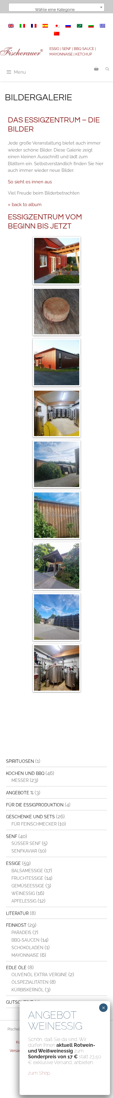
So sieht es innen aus (30, 182)
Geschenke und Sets (30, 816)
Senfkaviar (24, 851)
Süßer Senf (26, 843)
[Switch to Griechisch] (102, 26)
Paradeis (21, 932)
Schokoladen (27, 947)
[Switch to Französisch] (33, 26)
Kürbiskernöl (27, 989)
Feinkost (16, 925)
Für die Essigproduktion (35, 805)
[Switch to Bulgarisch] (91, 26)
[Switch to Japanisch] (56, 26)
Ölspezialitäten (30, 982)
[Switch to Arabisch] (79, 26)
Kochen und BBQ (25, 773)
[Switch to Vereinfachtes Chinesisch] (56, 34)
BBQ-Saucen (25, 940)
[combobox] (56, 7)
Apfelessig (23, 901)
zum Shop (39, 1073)
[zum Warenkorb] (96, 69)
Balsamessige (27, 870)
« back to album (25, 204)
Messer (20, 780)
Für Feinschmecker (34, 824)
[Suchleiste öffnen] (107, 69)
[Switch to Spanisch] (45, 26)
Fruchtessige (27, 878)
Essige (13, 863)
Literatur (17, 913)
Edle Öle (16, 967)
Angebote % (19, 792)
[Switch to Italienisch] (22, 26)
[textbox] (57, 9)
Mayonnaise (25, 955)
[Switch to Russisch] (68, 26)
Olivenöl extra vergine (39, 974)
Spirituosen (20, 761)
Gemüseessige (27, 885)
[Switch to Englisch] (11, 26)
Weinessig (23, 893)
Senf (11, 836)
